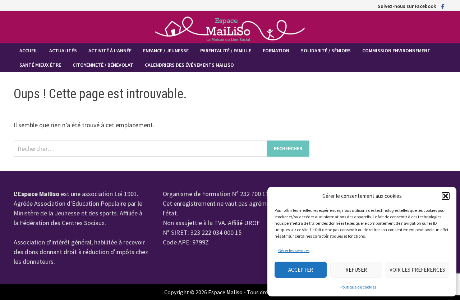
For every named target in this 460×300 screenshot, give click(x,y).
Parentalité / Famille (225, 50)
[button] (445, 196)
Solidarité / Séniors (326, 50)
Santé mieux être (40, 65)
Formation (276, 50)
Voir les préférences (417, 269)
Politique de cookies (358, 287)
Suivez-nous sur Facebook (407, 6)
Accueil (28, 50)
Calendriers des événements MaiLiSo (189, 65)
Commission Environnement (396, 50)
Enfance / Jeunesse (166, 50)
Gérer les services (293, 250)
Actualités (63, 50)
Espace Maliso (225, 292)
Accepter (300, 269)
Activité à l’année (110, 50)
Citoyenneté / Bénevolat (103, 65)
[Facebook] (443, 6)
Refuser (356, 269)
